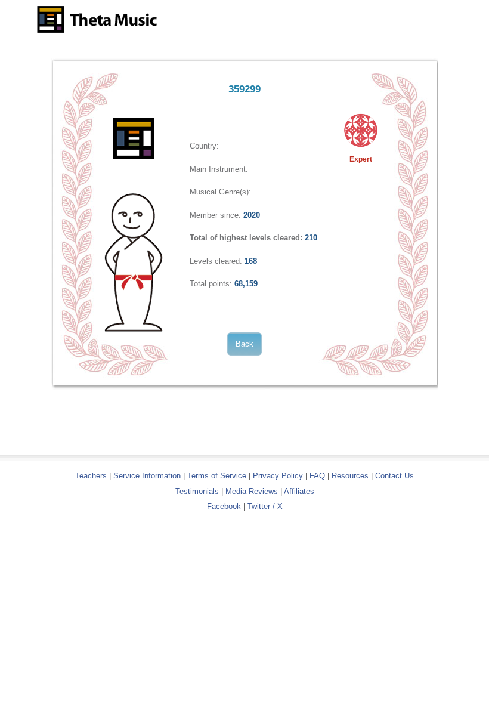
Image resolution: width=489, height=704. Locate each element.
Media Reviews (251, 491)
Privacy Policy (278, 475)
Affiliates (299, 491)
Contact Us (394, 475)
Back (244, 343)
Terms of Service (216, 475)
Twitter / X (265, 506)
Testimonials (197, 491)
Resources (350, 475)
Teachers (92, 475)
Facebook (224, 506)
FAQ (317, 475)
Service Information (147, 475)
